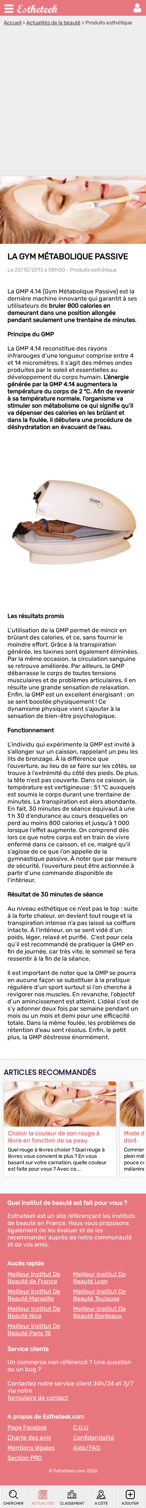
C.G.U (80, 1427)
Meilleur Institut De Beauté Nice (33, 1312)
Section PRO (24, 1457)
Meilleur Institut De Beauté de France (33, 1278)
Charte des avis (29, 1437)
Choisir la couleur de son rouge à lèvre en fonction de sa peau (54, 1137)
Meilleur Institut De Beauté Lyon (99, 1278)
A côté (101, 1503)
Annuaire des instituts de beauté (37, 8)
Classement (72, 1503)
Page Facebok (27, 1427)
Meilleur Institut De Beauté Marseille (33, 1295)
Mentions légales (31, 1447)
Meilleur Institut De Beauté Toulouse (99, 1295)
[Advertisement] (73, 103)
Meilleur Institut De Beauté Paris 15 (33, 1329)
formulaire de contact (37, 1397)
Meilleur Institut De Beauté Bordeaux (99, 1312)
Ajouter (130, 1503)
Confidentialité (93, 1437)
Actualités (42, 1503)
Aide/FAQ (86, 1447)
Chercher (13, 1503)
